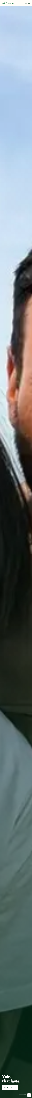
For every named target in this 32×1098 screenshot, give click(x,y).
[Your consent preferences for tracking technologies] (29, 1095)
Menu (26, 3)
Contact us (10, 1087)
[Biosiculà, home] (8, 3)
